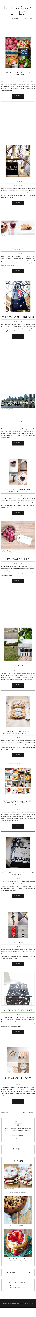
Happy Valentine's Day (18, 559)
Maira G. (30, 1303)
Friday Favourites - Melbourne (18, 317)
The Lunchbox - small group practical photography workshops (18, 803)
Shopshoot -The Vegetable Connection (18, 73)
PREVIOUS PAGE (28, 1112)
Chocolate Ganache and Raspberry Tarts (18, 490)
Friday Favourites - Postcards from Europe (18, 873)
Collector (18, 666)
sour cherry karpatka (18, 1193)
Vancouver (18, 421)
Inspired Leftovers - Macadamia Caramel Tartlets (18, 732)
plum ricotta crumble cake (18, 1225)
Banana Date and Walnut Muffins (18, 1079)
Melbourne (18, 181)
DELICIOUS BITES (18, 10)
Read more (17, 95)
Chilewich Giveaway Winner (18, 1010)
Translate (23, 1288)
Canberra (18, 942)
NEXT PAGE (6, 1112)
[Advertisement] (18, 122)
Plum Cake (18, 249)
